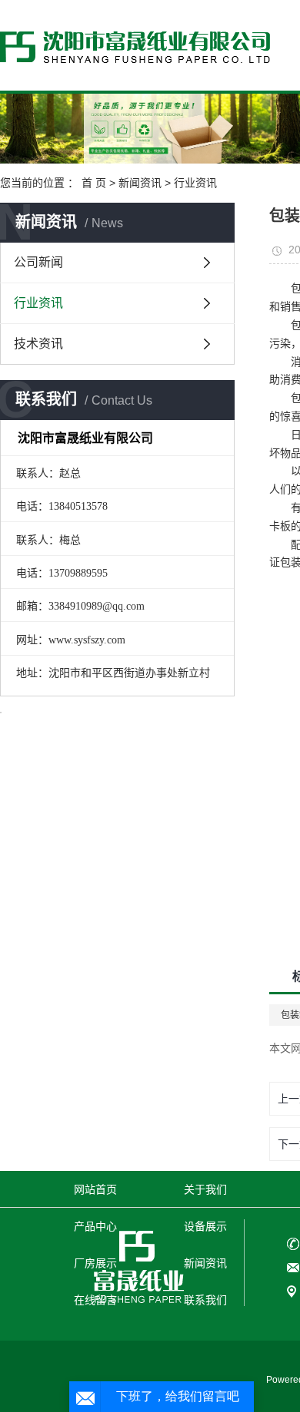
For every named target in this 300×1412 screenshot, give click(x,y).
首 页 (94, 183)
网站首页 (95, 1189)
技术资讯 (38, 343)
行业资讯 (195, 183)
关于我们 (205, 1189)
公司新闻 (38, 262)
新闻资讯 (140, 183)
